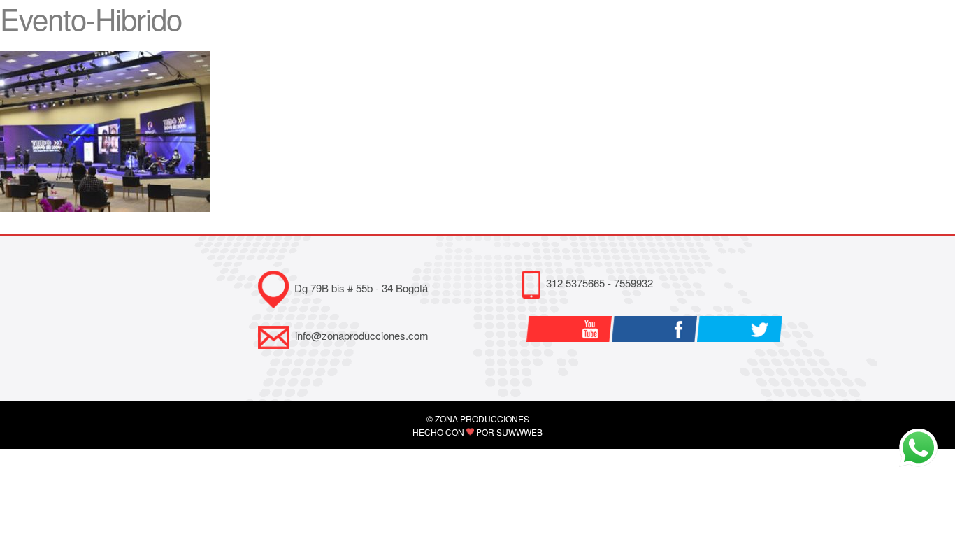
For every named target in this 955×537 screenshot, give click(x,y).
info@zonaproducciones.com (362, 335)
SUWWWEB (519, 432)
